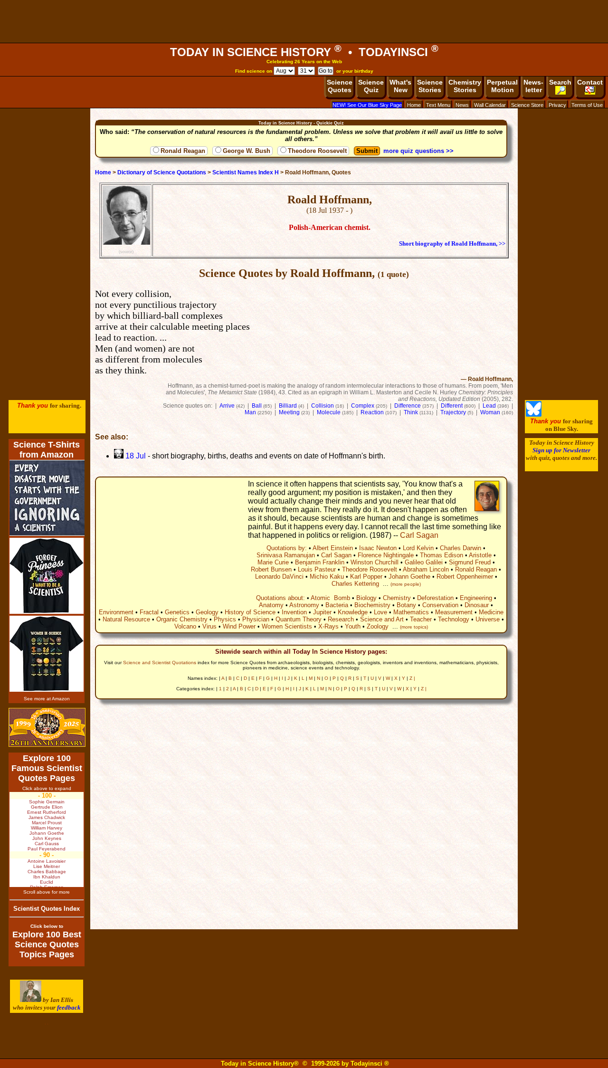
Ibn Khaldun (46, 876)
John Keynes (46, 838)
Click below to (46, 926)
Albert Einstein (333, 548)
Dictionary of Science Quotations (161, 172)
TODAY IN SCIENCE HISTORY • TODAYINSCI (304, 52)
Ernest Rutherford (46, 812)
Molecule (329, 412)
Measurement (454, 612)
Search (560, 82)
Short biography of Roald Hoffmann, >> (452, 243)
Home (414, 105)
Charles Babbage (47, 871)
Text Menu (438, 105)
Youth (353, 626)
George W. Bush (246, 150)
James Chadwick (46, 817)
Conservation (440, 605)
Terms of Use (587, 105)
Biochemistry (372, 605)
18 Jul (135, 456)
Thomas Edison (441, 555)
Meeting (289, 412)
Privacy (557, 105)
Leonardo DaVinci (279, 576)
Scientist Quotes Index (46, 908)
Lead (489, 405)
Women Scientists (287, 626)
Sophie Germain (47, 801)
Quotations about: (280, 597)
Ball (257, 405)
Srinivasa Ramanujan (285, 555)
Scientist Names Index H (245, 172)
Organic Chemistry (182, 619)
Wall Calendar (490, 105)
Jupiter (322, 612)
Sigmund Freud (470, 562)
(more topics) (414, 626)
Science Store (527, 105)
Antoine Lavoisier (47, 861)
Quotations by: (286, 548)
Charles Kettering (355, 583)
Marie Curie (273, 562)
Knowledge (353, 612)
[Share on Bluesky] (534, 414)
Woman (490, 412)
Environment (116, 612)
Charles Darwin (460, 548)
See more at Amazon (47, 698)
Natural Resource (126, 619)
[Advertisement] (304, 21)
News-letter (533, 86)
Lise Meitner (46, 866)
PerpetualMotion (502, 86)
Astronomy (304, 605)
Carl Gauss (47, 843)
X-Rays (328, 626)
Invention (294, 612)
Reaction (372, 412)
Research (341, 619)
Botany (406, 605)
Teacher (421, 619)
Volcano (185, 626)
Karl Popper (366, 576)
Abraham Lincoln (426, 569)
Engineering (476, 597)
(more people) (405, 584)
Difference (407, 405)
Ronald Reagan (183, 150)
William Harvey (46, 827)
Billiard (288, 405)
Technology (453, 619)
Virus (209, 626)
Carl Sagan (419, 535)
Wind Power (239, 626)
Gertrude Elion (47, 807)
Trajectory (453, 412)
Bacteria (336, 605)
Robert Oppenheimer (465, 576)
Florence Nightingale (386, 555)
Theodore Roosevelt (317, 150)
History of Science (250, 612)
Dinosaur (477, 605)
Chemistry (397, 597)
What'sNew (400, 86)
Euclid (46, 882)
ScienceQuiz (371, 86)
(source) (126, 251)
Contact (590, 82)
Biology (366, 597)
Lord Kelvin (418, 548)
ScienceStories (430, 86)
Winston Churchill (375, 562)
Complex (362, 405)
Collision (322, 405)
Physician (255, 619)
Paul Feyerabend (47, 848)
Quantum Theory (299, 619)
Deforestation (435, 597)
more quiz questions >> (418, 150)
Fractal (149, 612)
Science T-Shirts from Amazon (46, 449)
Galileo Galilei (424, 562)
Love (380, 612)
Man (250, 412)
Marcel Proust (47, 822)
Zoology (378, 626)
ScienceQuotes (339, 86)
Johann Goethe (409, 576)
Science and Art (382, 619)
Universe (487, 619)
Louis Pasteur (317, 569)
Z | (412, 678)
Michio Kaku (327, 576)
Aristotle (480, 555)
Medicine (491, 612)
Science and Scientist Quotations (159, 662)
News (462, 105)
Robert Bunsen (271, 569)
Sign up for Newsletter (561, 450)
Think (411, 412)
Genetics (177, 612)
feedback (69, 1007)
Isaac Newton (378, 548)
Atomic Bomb (330, 597)
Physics (225, 619)
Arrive (227, 405)
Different (452, 405)
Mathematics (411, 612)
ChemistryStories (464, 86)
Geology (207, 612)
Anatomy (271, 605)
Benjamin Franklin (319, 562)
